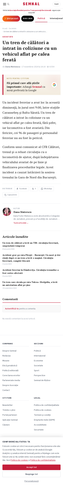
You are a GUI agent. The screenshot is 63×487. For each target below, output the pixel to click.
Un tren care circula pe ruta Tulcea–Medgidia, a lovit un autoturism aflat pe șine (29, 283)
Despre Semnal (9, 350)
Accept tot (31, 467)
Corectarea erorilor (11, 375)
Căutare (6, 424)
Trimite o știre (8, 410)
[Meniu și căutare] (6, 4)
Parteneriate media (11, 380)
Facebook (23, 188)
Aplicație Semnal (10, 419)
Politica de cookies (42, 410)
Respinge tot (31, 474)
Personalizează (31, 481)
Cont (56, 4)
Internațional (39, 355)
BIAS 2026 (27, 18)
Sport (36, 370)
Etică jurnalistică (9, 365)
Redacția (6, 355)
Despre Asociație (10, 385)
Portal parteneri (9, 415)
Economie (38, 360)
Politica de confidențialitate (46, 405)
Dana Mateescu (12, 66)
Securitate (39, 429)
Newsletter (7, 405)
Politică (41, 18)
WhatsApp (48, 188)
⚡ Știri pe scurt (11, 18)
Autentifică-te (12, 308)
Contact (6, 390)
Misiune (5, 360)
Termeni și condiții (42, 415)
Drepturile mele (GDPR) (44, 419)
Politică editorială (10, 370)
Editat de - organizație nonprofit (31, 11)
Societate (12, 28)
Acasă (4, 28)
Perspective (39, 375)
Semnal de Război (42, 380)
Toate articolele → (20, 223)
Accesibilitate (40, 424)
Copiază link (12, 195)
